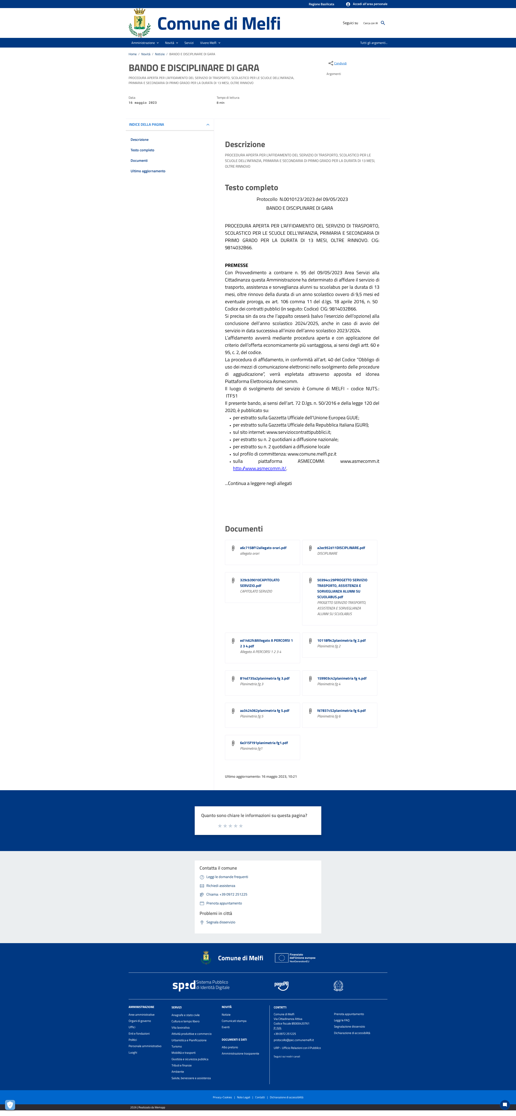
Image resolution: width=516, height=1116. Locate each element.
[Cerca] (383, 23)
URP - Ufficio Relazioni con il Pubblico (297, 1047)
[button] (366, 4)
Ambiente (178, 1071)
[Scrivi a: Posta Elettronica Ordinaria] (302, 1044)
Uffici (132, 1027)
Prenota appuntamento (349, 1014)
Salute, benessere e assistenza (191, 1078)
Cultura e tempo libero (186, 1021)
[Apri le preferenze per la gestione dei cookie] (10, 1105)
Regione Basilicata (321, 4)
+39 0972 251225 (285, 1033)
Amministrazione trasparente (240, 1053)
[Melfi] (141, 22)
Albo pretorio (230, 1047)
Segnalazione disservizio (349, 1026)
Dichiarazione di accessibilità (352, 1033)
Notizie (160, 54)
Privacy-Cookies (222, 1097)
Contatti (280, 1007)
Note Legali (243, 1097)
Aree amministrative (142, 1014)
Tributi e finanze (182, 1065)
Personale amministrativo (145, 1046)
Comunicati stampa (234, 1020)
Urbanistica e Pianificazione (189, 1040)
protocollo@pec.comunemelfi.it (294, 1040)
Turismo (177, 1046)
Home (133, 54)
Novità (145, 54)
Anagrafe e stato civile (186, 1015)
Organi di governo (140, 1020)
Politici (133, 1039)
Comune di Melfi (219, 23)
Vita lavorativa (181, 1027)
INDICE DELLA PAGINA (146, 124)
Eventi (226, 1027)
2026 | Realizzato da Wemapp (147, 1107)
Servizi (177, 1007)
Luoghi (133, 1052)
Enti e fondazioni (139, 1033)
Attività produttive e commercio (192, 1033)
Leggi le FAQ (342, 1020)
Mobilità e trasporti (184, 1052)
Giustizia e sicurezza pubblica (190, 1059)
